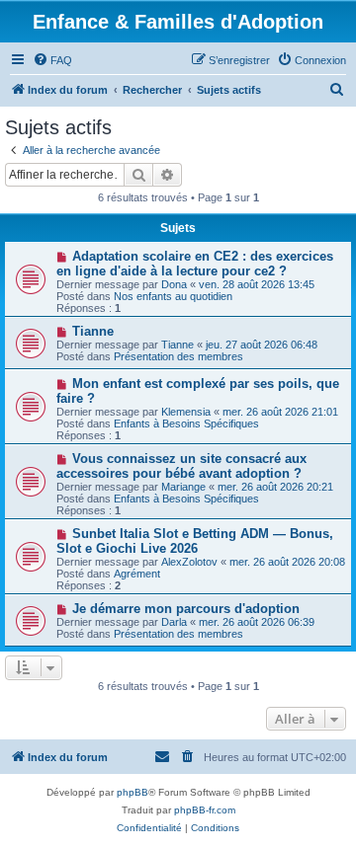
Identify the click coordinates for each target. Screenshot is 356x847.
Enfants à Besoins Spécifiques (186, 423)
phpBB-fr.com (204, 810)
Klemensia (186, 412)
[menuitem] (52, 60)
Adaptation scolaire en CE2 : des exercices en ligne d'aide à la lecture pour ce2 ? (194, 263)
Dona (174, 284)
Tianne (93, 331)
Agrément (137, 573)
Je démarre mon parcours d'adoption (186, 608)
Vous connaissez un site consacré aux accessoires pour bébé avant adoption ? (181, 466)
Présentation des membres (178, 356)
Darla (174, 622)
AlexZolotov (189, 562)
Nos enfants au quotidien (173, 296)
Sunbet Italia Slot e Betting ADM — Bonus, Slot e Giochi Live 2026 (194, 541)
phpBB (132, 792)
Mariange (183, 487)
